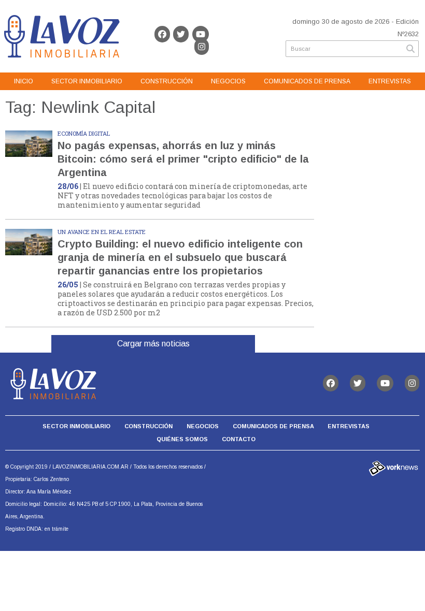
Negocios (228, 81)
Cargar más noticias (153, 343)
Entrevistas (390, 81)
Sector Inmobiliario (86, 81)
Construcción (166, 81)
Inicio (23, 81)
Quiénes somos (182, 439)
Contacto (239, 439)
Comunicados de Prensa (307, 81)
